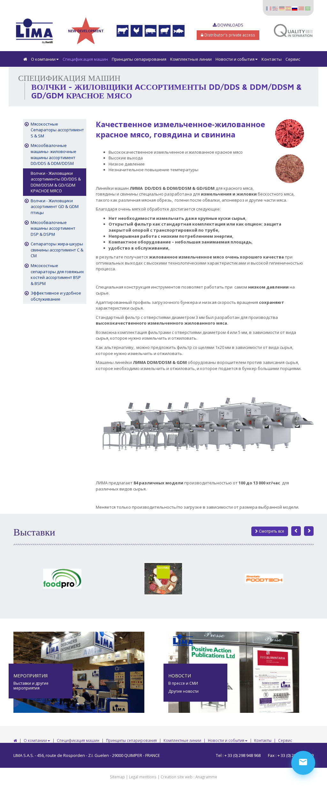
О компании (43, 59)
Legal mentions (142, 776)
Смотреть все (271, 531)
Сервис (292, 59)
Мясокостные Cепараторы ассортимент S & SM (57, 130)
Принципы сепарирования (139, 59)
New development (86, 30)
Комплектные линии (191, 59)
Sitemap (117, 776)
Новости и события (235, 59)
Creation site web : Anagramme (189, 776)
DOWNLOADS (230, 25)
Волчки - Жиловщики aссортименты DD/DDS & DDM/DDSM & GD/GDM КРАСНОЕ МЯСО (56, 182)
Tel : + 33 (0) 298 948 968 (238, 755)
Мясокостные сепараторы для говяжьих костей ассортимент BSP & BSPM (57, 274)
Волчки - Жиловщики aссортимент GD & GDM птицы (55, 206)
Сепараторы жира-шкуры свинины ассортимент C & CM (57, 249)
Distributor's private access (229, 34)
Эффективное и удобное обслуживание (56, 296)
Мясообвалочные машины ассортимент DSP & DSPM (53, 228)
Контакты (272, 59)
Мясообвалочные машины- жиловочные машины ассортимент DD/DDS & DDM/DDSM (53, 154)
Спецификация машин (85, 59)
